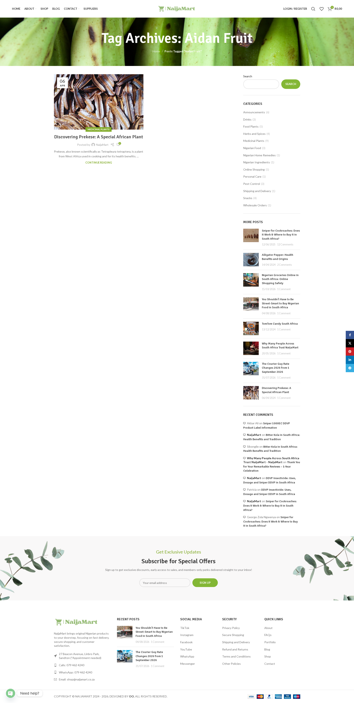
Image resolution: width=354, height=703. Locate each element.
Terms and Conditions (236, 656)
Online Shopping (254, 169)
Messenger (187, 663)
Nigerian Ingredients (256, 162)
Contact (269, 663)
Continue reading (98, 162)
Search (247, 76)
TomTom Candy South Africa (280, 323)
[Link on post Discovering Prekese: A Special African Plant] (98, 102)
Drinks (247, 119)
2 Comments (284, 264)
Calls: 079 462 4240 (71, 665)
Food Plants (251, 126)
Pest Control (251, 183)
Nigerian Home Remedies (259, 155)
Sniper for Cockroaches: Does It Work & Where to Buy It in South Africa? (281, 234)
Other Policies (231, 663)
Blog (267, 649)
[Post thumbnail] (251, 237)
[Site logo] (177, 8)
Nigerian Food (252, 148)
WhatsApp (187, 656)
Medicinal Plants (99, 129)
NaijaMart (102, 144)
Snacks (247, 198)
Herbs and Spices (254, 133)
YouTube (186, 649)
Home (156, 51)
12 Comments (285, 244)
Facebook (186, 642)
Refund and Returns (235, 649)
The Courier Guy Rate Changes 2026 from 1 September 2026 (275, 368)
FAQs (268, 635)
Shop (267, 656)
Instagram (186, 635)
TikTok (184, 628)
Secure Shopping (233, 635)
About (268, 628)
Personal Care (252, 176)
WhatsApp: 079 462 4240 (75, 672)
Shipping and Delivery (257, 191)
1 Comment (284, 289)
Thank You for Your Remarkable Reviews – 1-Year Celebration (271, 466)
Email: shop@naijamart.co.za (77, 679)
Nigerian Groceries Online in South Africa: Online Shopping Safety (280, 279)
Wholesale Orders (255, 205)
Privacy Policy (231, 628)
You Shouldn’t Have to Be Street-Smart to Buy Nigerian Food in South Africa (280, 303)
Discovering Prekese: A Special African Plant (98, 137)
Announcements (254, 112)
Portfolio (270, 642)
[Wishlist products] (321, 9)
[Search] (313, 9)
